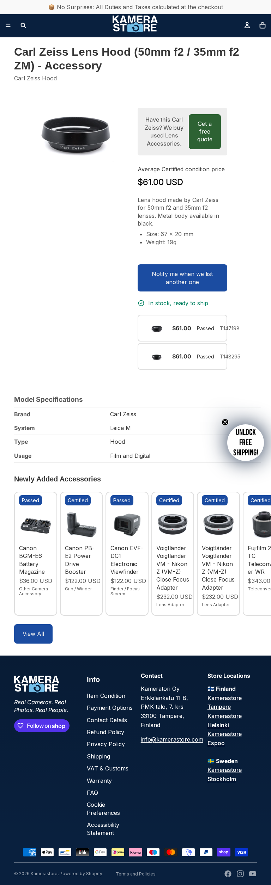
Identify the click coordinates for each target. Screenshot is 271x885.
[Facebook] (228, 873)
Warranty (99, 780)
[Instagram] (240, 873)
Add (47, 530)
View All (33, 633)
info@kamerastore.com (172, 739)
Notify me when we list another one (182, 277)
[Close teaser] (225, 422)
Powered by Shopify (81, 873)
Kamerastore (44, 873)
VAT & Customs (107, 768)
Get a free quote (204, 131)
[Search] (23, 25)
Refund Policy (105, 732)
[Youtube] (252, 873)
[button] (245, 442)
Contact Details (107, 720)
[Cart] (262, 25)
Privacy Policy (106, 744)
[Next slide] (249, 553)
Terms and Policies (136, 874)
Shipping (98, 756)
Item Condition (106, 695)
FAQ (92, 792)
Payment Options (110, 707)
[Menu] (8, 25)
